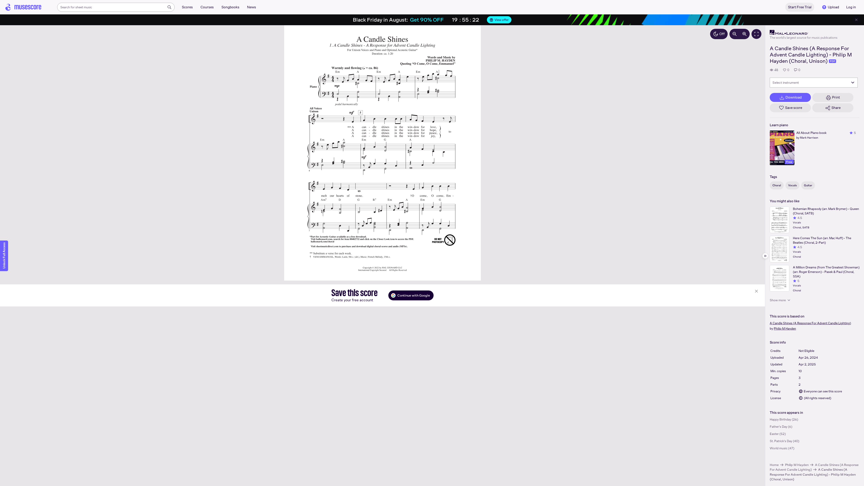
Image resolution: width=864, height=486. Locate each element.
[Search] (169, 7)
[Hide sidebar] (765, 256)
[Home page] (23, 7)
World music (779, 448)
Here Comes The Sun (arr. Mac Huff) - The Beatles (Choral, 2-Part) (822, 240)
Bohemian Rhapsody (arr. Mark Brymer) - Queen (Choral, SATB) (826, 211)
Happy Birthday (780, 419)
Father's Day (778, 426)
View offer (502, 20)
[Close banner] (856, 20)
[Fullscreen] (756, 34)
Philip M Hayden (797, 465)
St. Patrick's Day (781, 441)
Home (774, 465)
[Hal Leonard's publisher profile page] (803, 32)
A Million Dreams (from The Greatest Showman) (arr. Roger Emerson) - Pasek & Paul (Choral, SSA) (826, 272)
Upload (833, 7)
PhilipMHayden (785, 328)
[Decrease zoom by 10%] (735, 34)
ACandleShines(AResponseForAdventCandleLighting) (810, 323)
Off (722, 34)
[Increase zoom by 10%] (744, 34)
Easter (774, 434)
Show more (778, 300)
